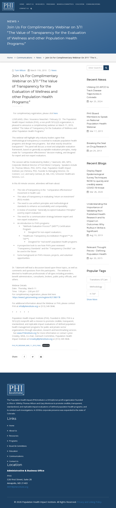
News (38, 57)
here (56, 113)
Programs (50, 4)
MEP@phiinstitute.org (17, 486)
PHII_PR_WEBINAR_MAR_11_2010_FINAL (26, 345)
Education (80, 4)
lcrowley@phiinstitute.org (40, 339)
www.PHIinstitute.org (26, 333)
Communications (93, 4)
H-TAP (93, 293)
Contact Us (24, 8)
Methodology (96, 286)
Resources (40, 4)
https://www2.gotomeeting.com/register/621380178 (36, 297)
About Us (30, 4)
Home (22, 4)
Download (46, 345)
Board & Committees (65, 4)
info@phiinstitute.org (28, 306)
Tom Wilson (20, 70)
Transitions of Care (99, 279)
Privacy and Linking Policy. (89, 501)
